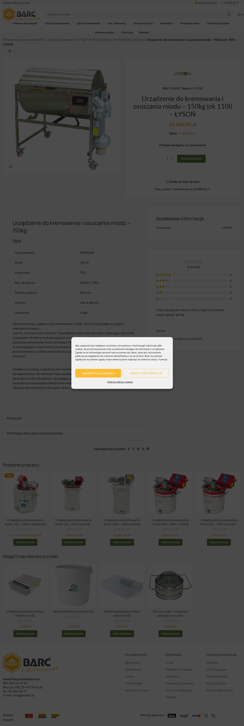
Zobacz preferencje (146, 373)
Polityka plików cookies (120, 382)
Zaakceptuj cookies (98, 373)
